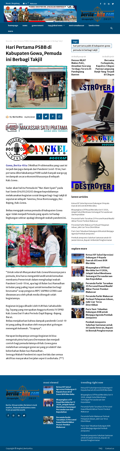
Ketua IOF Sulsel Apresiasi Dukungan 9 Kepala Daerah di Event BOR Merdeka (90, 204)
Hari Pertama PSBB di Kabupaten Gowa (91, 46)
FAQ (100, 448)
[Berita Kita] (8, 116)
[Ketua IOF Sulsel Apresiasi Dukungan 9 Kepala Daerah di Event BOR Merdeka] (77, 258)
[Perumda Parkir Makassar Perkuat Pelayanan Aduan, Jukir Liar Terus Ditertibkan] (77, 300)
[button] (111, 28)
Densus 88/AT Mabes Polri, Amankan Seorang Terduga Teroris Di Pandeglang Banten (81, 67)
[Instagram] (104, 3)
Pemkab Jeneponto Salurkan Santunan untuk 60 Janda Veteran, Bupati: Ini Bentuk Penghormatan (91, 239)
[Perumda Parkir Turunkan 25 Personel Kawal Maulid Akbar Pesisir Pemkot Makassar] (77, 287)
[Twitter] (113, 3)
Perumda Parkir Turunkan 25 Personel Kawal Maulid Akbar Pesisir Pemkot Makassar (92, 219)
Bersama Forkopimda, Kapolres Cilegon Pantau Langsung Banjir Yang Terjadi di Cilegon (104, 67)
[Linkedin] (108, 3)
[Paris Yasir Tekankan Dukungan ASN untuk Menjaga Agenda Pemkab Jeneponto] (77, 313)
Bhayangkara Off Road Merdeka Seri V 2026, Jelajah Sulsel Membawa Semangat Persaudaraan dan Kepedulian (91, 212)
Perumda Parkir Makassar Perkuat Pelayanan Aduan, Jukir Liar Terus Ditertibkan (90, 226)
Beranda (9, 41)
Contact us (109, 448)
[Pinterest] (53, 116)
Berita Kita (18, 117)
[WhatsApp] (59, 116)
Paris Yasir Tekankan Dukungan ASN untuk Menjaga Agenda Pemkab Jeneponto (92, 232)
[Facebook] (100, 3)
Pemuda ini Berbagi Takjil (85, 50)
